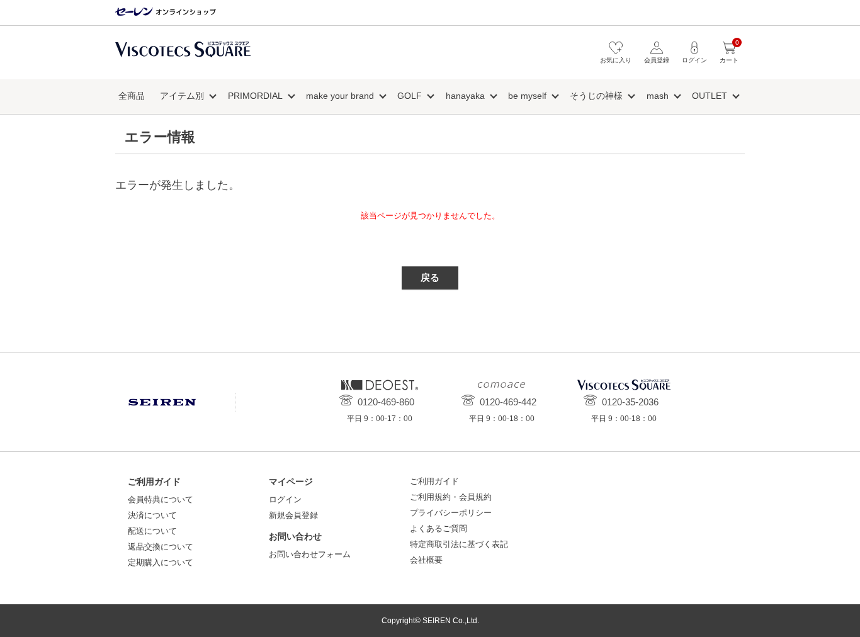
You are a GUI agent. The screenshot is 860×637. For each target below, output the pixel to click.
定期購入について (160, 562)
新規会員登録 (293, 515)
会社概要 (426, 560)
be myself (527, 96)
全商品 (131, 96)
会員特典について (160, 499)
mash (658, 96)
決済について (152, 515)
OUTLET (709, 96)
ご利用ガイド (434, 481)
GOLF (409, 96)
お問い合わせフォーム (310, 554)
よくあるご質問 (438, 528)
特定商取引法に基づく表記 (459, 544)
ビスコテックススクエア (183, 56)
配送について (152, 531)
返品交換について (160, 546)
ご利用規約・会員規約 (451, 497)
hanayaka (465, 96)
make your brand (340, 96)
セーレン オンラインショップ (165, 12)
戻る (430, 277)
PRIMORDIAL (255, 96)
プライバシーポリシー (451, 512)
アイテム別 (182, 96)
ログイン (285, 499)
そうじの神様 (596, 96)
